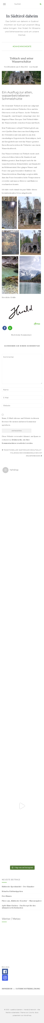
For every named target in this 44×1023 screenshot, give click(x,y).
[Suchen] (40, 4)
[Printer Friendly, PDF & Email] (37, 323)
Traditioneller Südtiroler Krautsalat (22, 450)
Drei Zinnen (6, 896)
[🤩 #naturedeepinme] (22, 728)
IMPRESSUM (7, 989)
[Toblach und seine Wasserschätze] (21, 78)
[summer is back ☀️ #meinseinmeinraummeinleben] (22, 767)
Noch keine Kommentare (21, 335)
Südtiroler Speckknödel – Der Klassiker (18, 886)
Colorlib (31, 1012)
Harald (35, 67)
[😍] (22, 650)
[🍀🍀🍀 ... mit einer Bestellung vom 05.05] (22, 533)
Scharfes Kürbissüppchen (12, 891)
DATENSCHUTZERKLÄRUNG (28, 989)
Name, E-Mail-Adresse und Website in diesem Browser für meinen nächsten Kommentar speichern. (20, 421)
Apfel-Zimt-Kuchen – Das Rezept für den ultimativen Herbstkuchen (18, 906)
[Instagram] (5, 978)
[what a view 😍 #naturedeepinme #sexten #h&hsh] (22, 572)
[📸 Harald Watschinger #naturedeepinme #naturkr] (22, 494)
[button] (4, 328)
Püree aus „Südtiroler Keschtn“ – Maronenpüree (22, 901)
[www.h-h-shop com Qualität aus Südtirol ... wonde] (22, 845)
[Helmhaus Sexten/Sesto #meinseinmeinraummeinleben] (22, 611)
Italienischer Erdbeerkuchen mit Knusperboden (26, 454)
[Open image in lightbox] (9, 213)
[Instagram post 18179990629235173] (22, 806)
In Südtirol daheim (22, 16)
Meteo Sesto (5, 967)
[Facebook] (5, 972)
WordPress (27, 1015)
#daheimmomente (22, 46)
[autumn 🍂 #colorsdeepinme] (22, 689)
